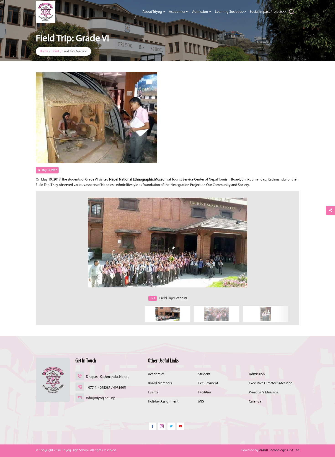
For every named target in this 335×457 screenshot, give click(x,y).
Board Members (160, 383)
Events (153, 392)
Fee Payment (208, 383)
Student (204, 374)
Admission (200, 12)
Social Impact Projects (266, 12)
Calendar (256, 401)
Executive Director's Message (270, 383)
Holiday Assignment (163, 401)
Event (55, 51)
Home (44, 51)
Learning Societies (229, 12)
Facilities (204, 392)
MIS (201, 401)
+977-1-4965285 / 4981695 (106, 388)
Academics (177, 12)
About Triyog (152, 12)
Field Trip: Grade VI (75, 51)
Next (36, 247)
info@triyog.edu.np (100, 398)
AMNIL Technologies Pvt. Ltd (279, 450)
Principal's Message (263, 392)
